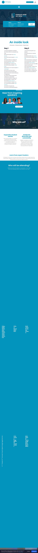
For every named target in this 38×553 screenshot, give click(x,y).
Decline (28, 551)
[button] (19, 7)
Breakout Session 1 (12, 62)
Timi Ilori (35, 55)
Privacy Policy (21, 551)
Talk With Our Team (30, 2)
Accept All (34, 551)
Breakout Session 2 (12, 80)
